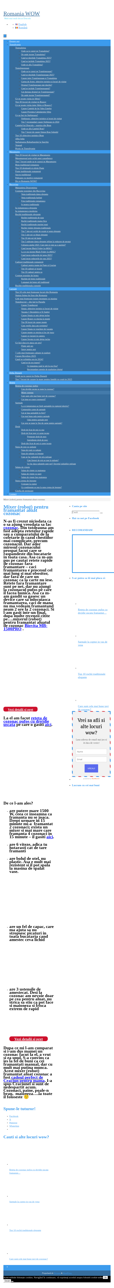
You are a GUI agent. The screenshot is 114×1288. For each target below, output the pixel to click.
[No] (12, 1281)
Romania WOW (21, 13)
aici (49, 836)
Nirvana (57, 1273)
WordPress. (67, 1273)
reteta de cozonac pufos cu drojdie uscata (26, 721)
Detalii (7, 1281)
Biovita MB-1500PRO (25, 627)
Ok (105, 1277)
